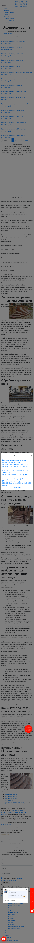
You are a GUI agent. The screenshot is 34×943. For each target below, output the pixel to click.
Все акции (17, 487)
